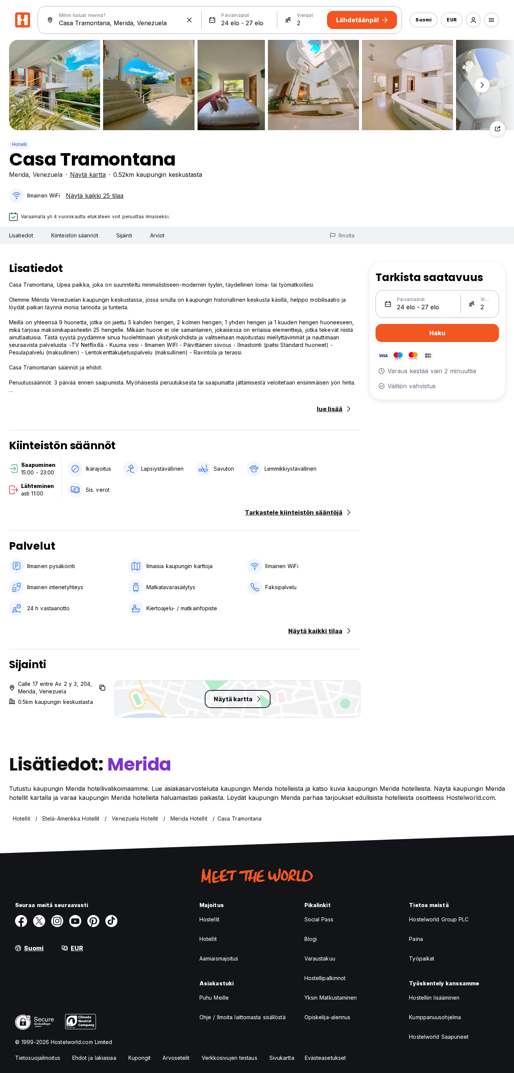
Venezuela (47, 174)
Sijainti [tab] (124, 235)
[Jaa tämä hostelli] (497, 128)
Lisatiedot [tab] (21, 235)
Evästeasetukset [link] (325, 1058)
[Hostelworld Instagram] (57, 921)
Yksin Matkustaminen (330, 997)
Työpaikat (421, 958)
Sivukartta (281, 1058)
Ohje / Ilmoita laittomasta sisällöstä (242, 1017)
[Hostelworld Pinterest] (93, 921)
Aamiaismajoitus (219, 958)
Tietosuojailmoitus (37, 1058)
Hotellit (208, 939)
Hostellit (209, 919)
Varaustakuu (319, 958)
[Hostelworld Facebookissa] (21, 921)
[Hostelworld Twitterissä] (39, 921)
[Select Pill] (473, 19)
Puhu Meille (214, 997)
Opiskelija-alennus (327, 1017)
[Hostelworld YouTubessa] (75, 921)
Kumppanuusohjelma (435, 1017)
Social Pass (318, 919)
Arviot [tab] (157, 235)
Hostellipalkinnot (325, 978)
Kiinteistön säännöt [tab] (74, 235)
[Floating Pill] (482, 85)
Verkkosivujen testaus (229, 1058)
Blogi (310, 939)
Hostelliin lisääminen (434, 997)
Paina (416, 939)
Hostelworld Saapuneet (438, 1036)
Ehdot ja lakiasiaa (94, 1058)
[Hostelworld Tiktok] (111, 921)
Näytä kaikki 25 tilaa (94, 195)
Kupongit (139, 1058)
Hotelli (19, 144)
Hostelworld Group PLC (438, 919)
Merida (19, 174)
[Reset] (189, 20)
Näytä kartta (88, 174)
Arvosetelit (176, 1058)
